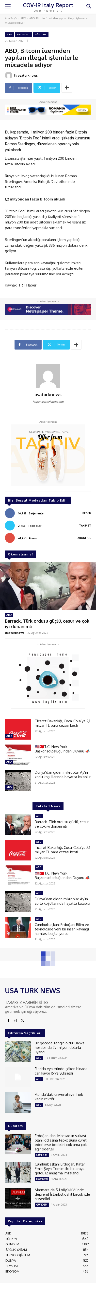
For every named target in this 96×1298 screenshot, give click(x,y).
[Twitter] (22, 1020)
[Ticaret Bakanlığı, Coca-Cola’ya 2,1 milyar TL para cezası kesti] (18, 729)
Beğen (86, 513)
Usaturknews (14, 633)
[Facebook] (8, 1020)
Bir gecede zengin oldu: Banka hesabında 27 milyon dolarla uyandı (59, 1047)
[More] (67, 88)
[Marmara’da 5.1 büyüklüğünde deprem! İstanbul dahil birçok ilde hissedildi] (18, 1198)
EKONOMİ (23, 34)
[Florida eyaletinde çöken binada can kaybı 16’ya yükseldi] (18, 1077)
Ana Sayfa (11, 18)
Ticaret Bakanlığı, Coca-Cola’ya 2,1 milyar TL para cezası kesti (62, 723)
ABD (23, 18)
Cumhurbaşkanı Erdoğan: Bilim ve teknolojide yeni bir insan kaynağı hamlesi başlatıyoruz (62, 929)
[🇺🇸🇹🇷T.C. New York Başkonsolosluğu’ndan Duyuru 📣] (18, 755)
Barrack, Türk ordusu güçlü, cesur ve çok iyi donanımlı (62, 824)
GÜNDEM (41, 34)
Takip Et (85, 525)
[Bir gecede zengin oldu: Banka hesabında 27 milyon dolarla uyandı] (18, 1051)
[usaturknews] (9, 75)
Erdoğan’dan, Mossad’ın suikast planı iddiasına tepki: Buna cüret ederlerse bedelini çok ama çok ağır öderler (61, 1142)
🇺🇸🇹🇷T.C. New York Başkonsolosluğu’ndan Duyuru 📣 (62, 748)
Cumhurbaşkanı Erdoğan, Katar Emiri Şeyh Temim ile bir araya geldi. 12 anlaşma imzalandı (60, 1168)
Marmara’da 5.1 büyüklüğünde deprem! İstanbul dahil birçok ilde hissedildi (62, 1194)
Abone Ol (84, 538)
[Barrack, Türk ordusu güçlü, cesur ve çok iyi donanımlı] (48, 586)
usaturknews (28, 75)
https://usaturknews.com (48, 401)
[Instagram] (15, 1020)
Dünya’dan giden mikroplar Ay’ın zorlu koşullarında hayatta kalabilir (63, 774)
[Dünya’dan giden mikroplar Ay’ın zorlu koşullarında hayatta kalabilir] (18, 780)
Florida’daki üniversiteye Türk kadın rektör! (59, 1096)
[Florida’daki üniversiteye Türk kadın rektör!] (18, 1102)
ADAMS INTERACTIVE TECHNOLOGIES (47, 1290)
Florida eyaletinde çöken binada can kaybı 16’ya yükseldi (61, 1071)
